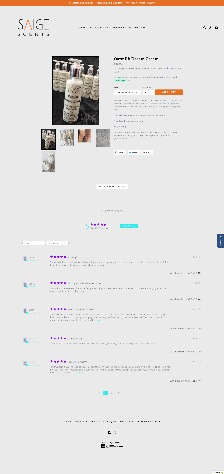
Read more (99, 320)
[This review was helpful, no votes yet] (194, 273)
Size (116, 87)
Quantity (146, 87)
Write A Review (129, 226)
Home (82, 27)
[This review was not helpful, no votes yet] (199, 273)
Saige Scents (114, 443)
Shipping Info (110, 421)
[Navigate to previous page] (99, 393)
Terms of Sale (127, 421)
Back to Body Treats (113, 186)
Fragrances (139, 27)
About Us (95, 421)
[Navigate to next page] (124, 393)
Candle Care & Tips (121, 27)
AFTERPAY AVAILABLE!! (148, 421)
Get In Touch (81, 421)
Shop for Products (99, 27)
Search (67, 421)
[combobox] (33, 243)
